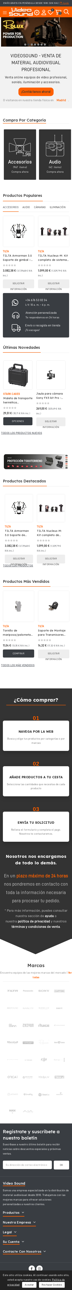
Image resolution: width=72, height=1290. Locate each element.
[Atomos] (12, 1094)
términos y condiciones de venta (36, 926)
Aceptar (29, 1284)
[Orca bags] (12, 1077)
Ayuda (65, 3)
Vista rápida (28, 222)
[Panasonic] (28, 991)
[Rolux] (44, 1042)
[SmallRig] (28, 1094)
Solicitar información (18, 285)
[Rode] (12, 1111)
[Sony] (44, 991)
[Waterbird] (59, 1094)
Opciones (18, 421)
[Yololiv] (44, 1077)
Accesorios (20, 161)
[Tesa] (59, 1077)
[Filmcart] (44, 1094)
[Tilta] (12, 991)
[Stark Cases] (59, 1042)
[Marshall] (12, 1042)
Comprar (19, 653)
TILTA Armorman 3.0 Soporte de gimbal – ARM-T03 (17, 260)
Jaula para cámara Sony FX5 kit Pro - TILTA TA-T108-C (49, 398)
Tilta (6, 251)
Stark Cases (11, 394)
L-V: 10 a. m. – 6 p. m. (37, 304)
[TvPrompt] (28, 1042)
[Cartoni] (59, 991)
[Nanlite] (28, 1008)
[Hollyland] (28, 1077)
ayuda (49, 916)
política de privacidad (34, 921)
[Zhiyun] (28, 1025)
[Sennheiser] (59, 1025)
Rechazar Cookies (52, 1284)
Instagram (40, 1268)
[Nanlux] (44, 1008)
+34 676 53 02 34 (36, 300)
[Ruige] (44, 1025)
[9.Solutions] (12, 1060)
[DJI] (44, 1060)
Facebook (32, 1268)
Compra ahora (20, 171)
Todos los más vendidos (18, 665)
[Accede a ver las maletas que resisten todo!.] (36, 461)
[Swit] (59, 1008)
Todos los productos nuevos (21, 433)
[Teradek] (28, 1060)
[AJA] (28, 1111)
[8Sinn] (12, 1025)
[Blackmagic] (59, 1060)
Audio (55, 161)
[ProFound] (12, 1008)
